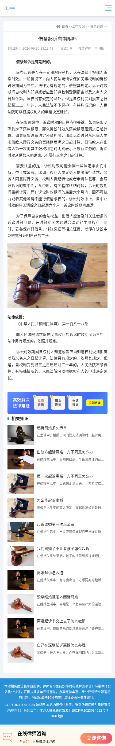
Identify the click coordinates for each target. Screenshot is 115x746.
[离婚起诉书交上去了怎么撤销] (20, 628)
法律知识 (78, 26)
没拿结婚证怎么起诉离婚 (57, 597)
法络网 (18, 8)
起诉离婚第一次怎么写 (55, 524)
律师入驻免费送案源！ (56, 710)
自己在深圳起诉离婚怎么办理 (61, 645)
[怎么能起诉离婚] (20, 508)
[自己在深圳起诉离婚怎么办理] (20, 652)
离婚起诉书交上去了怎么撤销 (61, 621)
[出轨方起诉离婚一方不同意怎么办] (20, 459)
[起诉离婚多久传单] (20, 435)
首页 (65, 26)
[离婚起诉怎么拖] (20, 580)
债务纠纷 (96, 26)
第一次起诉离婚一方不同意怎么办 (65, 476)
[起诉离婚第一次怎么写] (20, 532)
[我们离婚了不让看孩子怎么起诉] (20, 556)
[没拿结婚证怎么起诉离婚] (20, 604)
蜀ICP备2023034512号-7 (90, 710)
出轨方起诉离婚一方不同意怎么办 (65, 452)
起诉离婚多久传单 (52, 428)
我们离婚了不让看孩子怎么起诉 (63, 548)
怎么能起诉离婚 (50, 500)
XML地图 (57, 716)
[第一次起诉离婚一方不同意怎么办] (20, 483)
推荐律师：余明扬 (91, 48)
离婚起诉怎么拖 (50, 573)
